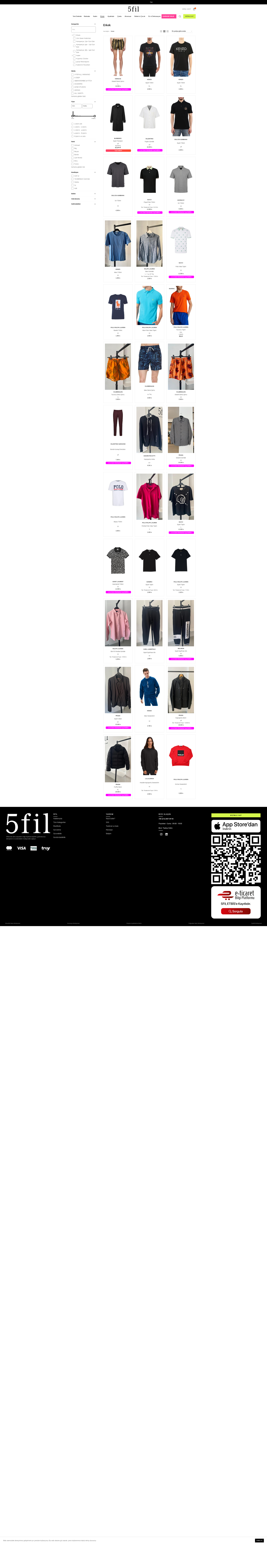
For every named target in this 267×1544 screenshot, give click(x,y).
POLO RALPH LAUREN (118, 327)
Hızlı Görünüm (129, 41)
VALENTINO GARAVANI (117, 444)
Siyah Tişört (181, 524)
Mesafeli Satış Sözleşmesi (12, 923)
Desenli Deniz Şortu (118, 81)
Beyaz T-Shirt (118, 522)
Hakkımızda (57, 819)
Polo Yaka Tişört (181, 266)
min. (73, 106)
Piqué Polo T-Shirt (149, 202)
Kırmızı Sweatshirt (181, 784)
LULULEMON (149, 778)
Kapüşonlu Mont (181, 718)
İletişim (108, 834)
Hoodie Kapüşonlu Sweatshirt (149, 782)
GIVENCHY (181, 200)
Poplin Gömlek (149, 141)
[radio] (83, 124)
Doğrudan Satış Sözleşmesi (196, 923)
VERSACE (118, 79)
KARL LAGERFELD (149, 649)
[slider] (72, 116)
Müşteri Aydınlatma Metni (134, 923)
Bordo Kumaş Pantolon (117, 449)
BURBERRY (118, 138)
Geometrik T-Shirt (117, 584)
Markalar (109, 830)
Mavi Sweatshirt (149, 716)
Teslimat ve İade (112, 826)
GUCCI (149, 199)
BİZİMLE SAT (189, 16)
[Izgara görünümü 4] (168, 31)
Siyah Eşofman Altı (149, 652)
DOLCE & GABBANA (180, 139)
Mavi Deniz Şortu (149, 390)
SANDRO (149, 582)
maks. (85, 106)
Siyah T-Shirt (149, 83)
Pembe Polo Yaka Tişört (149, 526)
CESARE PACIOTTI (149, 456)
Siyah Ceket (118, 719)
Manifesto (57, 826)
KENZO (149, 79)
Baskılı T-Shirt (118, 330)
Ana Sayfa (106, 31)
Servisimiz (57, 830)
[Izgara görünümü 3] (164, 31)
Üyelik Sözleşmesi (256, 923)
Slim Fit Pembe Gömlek (118, 651)
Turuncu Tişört (181, 330)
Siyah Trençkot (118, 141)
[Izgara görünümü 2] (161, 31)
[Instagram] (161, 834)
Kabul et (259, 1540)
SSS (107, 822)
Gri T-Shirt (118, 200)
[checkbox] (84, 35)
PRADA (181, 455)
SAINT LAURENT (118, 581)
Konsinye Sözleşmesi (73, 923)
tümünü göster (78, 96)
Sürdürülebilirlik (59, 837)
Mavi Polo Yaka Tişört (149, 330)
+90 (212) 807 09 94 (166, 819)
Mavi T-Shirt (118, 272)
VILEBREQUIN (118, 392)
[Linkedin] (166, 834)
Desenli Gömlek (181, 458)
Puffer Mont (118, 787)
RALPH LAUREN (149, 269)
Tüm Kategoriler (59, 822)
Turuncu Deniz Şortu (117, 394)
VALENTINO (149, 139)
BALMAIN (181, 648)
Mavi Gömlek (149, 271)
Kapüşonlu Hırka (149, 459)
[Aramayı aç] (180, 16)
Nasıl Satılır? (110, 819)
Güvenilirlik (57, 834)
